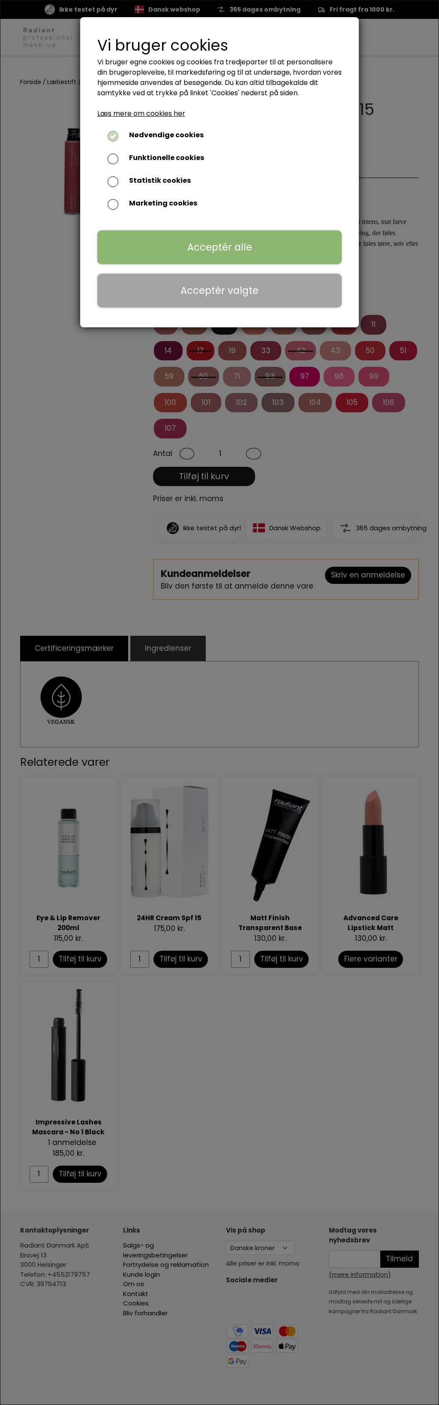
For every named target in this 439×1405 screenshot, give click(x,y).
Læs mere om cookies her (141, 113)
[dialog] (219, 702)
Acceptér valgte (219, 290)
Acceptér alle (219, 247)
